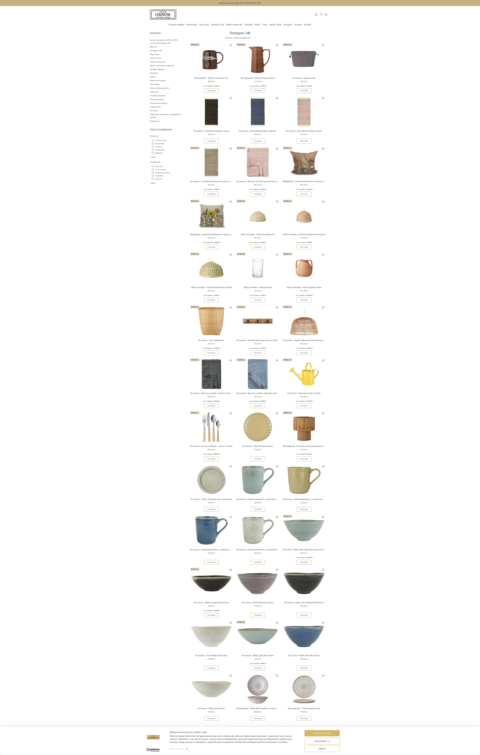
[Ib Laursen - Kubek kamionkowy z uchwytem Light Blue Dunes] (257, 480)
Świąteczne (155, 121)
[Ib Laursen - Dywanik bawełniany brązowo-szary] (211, 162)
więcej (153, 157)
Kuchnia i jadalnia (157, 69)
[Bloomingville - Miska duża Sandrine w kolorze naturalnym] (257, 689)
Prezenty (154, 110)
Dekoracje (154, 92)
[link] (158, 140)
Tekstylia (154, 73)
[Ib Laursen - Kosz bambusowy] (211, 321)
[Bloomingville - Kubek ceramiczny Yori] (211, 59)
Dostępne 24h (156, 50)
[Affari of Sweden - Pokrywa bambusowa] (257, 215)
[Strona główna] (172, 15)
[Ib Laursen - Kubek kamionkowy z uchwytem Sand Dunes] (257, 530)
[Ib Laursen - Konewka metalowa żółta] (304, 374)
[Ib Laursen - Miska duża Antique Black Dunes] (304, 583)
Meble (152, 77)
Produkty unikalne (158, 95)
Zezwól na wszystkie (322, 733)
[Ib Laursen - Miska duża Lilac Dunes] (257, 583)
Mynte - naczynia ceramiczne (162, 65)
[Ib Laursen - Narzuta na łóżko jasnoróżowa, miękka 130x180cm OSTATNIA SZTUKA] (257, 162)
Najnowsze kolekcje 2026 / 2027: (240, 3)
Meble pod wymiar (158, 80)
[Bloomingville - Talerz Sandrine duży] (304, 689)
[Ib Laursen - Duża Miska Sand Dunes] (211, 636)
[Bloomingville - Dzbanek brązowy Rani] (257, 59)
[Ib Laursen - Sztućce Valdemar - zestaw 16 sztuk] (211, 427)
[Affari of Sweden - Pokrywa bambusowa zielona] (211, 268)
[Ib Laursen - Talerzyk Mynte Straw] (257, 427)
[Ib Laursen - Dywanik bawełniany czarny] (211, 112)
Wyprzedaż (155, 54)
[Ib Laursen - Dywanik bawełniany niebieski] (257, 112)
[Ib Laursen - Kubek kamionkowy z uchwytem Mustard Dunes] (304, 480)
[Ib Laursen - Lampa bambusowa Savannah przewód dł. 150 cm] (304, 321)
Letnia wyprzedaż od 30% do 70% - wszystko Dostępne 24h (164, 41)
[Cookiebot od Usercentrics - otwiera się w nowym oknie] (153, 750)
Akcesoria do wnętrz (159, 103)
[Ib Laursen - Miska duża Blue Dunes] (304, 636)
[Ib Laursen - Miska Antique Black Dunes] (211, 583)
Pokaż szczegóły (177, 749)
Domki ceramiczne (158, 62)
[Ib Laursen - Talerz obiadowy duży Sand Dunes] (211, 480)
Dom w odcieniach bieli (159, 88)
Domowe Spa (155, 107)
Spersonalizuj (321, 741)
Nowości (153, 47)
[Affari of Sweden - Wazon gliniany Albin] (304, 268)
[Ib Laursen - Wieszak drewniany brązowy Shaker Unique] (257, 321)
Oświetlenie (155, 84)
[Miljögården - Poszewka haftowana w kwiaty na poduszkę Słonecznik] (211, 215)
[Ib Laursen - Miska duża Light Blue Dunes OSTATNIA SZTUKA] (304, 530)
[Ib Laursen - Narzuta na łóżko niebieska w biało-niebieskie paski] (257, 374)
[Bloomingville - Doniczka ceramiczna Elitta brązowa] (304, 427)
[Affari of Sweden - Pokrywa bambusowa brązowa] (304, 215)
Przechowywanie (157, 99)
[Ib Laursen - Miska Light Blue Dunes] (257, 636)
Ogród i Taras (156, 58)
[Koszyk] (326, 15)
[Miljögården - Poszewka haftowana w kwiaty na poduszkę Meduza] (304, 162)
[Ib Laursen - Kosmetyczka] (304, 59)
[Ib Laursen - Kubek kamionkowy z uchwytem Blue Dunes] (211, 530)
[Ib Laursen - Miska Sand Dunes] (211, 689)
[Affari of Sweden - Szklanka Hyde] (257, 268)
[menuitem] (177, 24)
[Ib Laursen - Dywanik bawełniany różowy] (304, 112)
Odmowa (322, 748)
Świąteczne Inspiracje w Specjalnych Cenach (165, 115)
